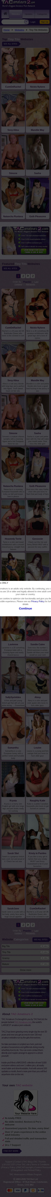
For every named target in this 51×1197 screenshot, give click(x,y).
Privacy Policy (37, 601)
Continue (25, 608)
